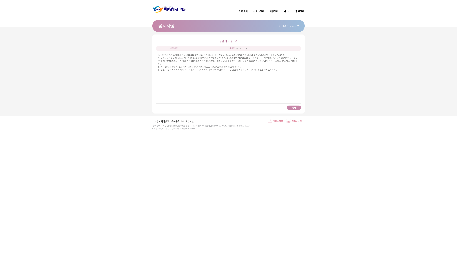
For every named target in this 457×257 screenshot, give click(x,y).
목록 (294, 107)
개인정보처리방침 (160, 121)
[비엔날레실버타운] (169, 9)
